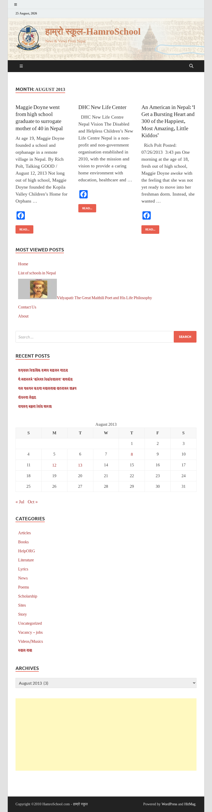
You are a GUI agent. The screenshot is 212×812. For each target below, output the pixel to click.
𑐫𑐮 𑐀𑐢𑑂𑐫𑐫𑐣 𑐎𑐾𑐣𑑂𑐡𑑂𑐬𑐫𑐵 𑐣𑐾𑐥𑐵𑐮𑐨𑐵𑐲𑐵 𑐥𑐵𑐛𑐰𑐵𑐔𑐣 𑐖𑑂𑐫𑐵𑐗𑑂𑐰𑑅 (47, 388)
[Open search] (191, 66)
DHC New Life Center (102, 107)
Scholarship (27, 595)
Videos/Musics (30, 641)
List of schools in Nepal (37, 272)
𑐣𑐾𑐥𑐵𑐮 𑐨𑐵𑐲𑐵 (25, 650)
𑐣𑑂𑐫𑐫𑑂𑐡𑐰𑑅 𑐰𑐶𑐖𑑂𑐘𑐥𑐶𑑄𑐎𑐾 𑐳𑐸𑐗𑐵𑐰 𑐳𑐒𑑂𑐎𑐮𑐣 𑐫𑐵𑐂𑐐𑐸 (43, 370)
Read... (22, 228)
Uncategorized (30, 623)
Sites (22, 604)
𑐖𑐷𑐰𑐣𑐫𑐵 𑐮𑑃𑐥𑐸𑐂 (27, 397)
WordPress (169, 804)
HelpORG (26, 550)
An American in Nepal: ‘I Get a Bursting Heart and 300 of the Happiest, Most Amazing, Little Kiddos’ (168, 121)
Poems (23, 586)
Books (23, 541)
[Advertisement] (106, 734)
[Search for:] (106, 337)
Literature (26, 559)
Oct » (33, 501)
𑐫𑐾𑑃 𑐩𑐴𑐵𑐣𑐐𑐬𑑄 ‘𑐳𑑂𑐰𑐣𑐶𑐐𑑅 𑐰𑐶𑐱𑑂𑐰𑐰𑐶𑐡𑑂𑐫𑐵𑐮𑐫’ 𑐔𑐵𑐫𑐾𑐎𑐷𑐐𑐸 (45, 379)
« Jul (20, 501)
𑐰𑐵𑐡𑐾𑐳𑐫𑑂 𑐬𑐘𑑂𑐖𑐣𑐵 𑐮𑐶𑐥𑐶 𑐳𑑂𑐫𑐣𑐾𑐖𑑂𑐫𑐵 (35, 406)
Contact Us (27, 306)
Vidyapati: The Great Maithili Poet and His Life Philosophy (104, 297)
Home (23, 263)
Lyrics (23, 568)
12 (54, 464)
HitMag (189, 804)
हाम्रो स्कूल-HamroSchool (93, 31)
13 (80, 464)
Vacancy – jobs (30, 632)
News (23, 577)
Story (22, 614)
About (23, 315)
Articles (24, 532)
